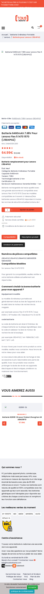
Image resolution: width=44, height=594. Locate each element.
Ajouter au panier (27, 209)
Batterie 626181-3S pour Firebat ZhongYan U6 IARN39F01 (22, 418)
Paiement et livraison (32, 574)
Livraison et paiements (13, 244)
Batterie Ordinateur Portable (22, 34)
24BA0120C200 (12, 143)
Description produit (30, 237)
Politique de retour (14, 576)
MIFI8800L (29, 514)
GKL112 (37, 514)
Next (40, 423)
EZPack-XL (6, 518)
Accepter (32, 587)
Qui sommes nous (13, 574)
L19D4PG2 (37, 118)
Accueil (5, 34)
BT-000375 (6, 514)
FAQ (26, 576)
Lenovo (7, 37)
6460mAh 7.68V (19, 118)
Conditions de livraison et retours (19, 226)
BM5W (21, 514)
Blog (31, 579)
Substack (20, 565)
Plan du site (35, 576)
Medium (8, 565)
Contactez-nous (20, 579)
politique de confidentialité (22, 591)
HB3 (14, 514)
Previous (4, 423)
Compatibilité (9, 237)
